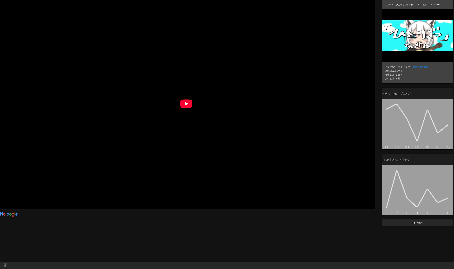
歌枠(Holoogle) (421, 66)
